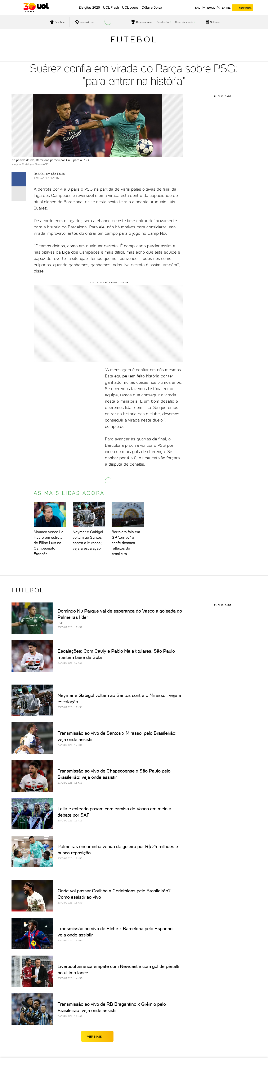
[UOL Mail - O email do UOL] (208, 7)
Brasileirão (162, 22)
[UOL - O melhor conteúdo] (36, 7)
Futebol (134, 39)
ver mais (94, 1036)
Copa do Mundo (184, 22)
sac (197, 7)
